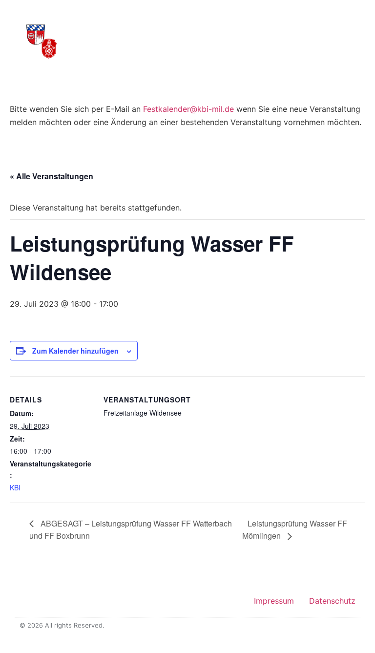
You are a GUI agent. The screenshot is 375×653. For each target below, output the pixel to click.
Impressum (274, 601)
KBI (15, 487)
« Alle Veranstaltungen (51, 176)
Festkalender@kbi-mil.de (188, 109)
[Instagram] (352, 625)
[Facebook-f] (341, 625)
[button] (325, 35)
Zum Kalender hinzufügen (75, 351)
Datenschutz (332, 601)
